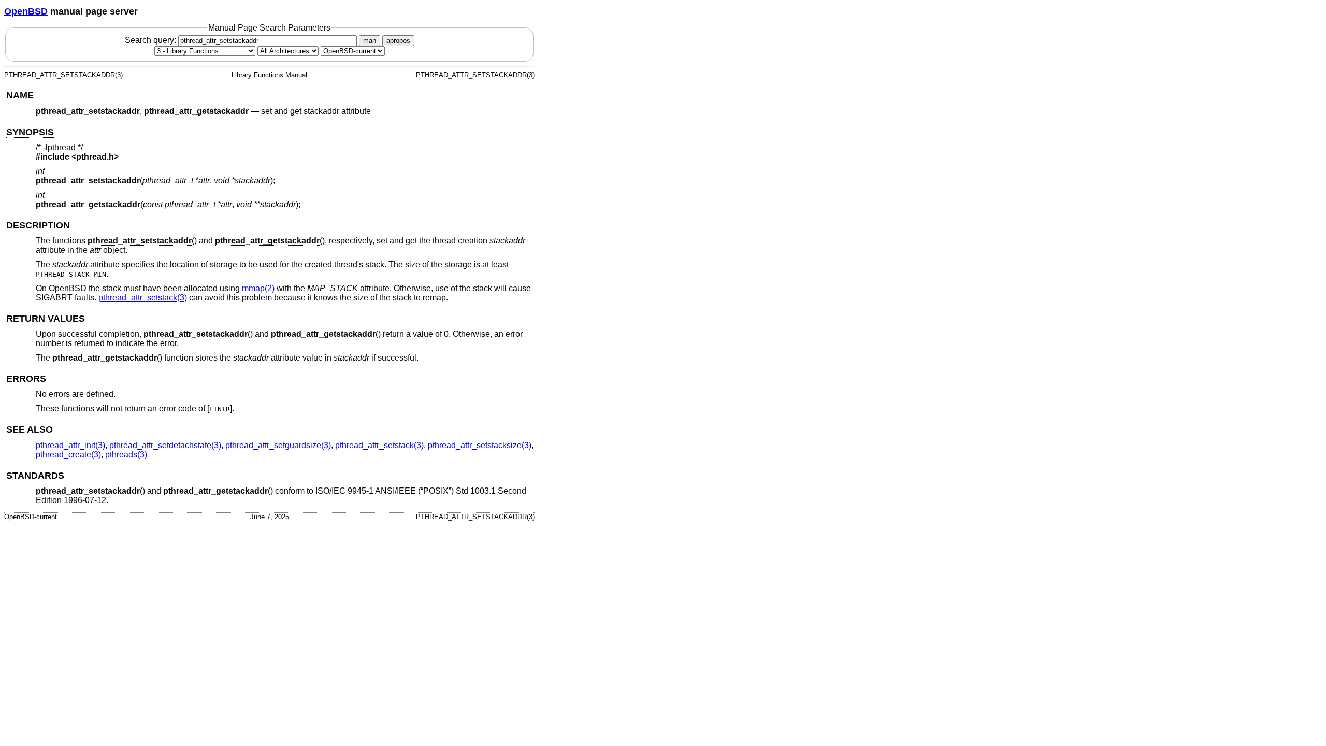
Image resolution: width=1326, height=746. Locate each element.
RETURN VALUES (45, 318)
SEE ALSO (29, 429)
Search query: (151, 40)
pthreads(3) (126, 454)
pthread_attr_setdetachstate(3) (165, 445)
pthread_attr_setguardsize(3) (278, 445)
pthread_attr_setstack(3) (142, 297)
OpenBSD (26, 11)
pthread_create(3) (68, 454)
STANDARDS (35, 475)
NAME (20, 95)
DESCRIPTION (38, 225)
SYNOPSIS (30, 132)
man (369, 41)
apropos (398, 41)
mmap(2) (258, 288)
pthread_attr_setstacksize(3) (479, 445)
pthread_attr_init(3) (70, 445)
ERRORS (26, 379)
